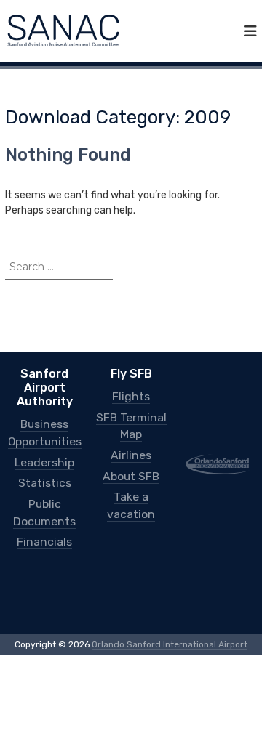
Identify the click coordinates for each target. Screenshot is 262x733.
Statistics (44, 476)
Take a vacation (131, 486)
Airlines (131, 448)
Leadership (44, 457)
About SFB (131, 467)
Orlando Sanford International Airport (169, 630)
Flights (131, 395)
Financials (44, 529)
